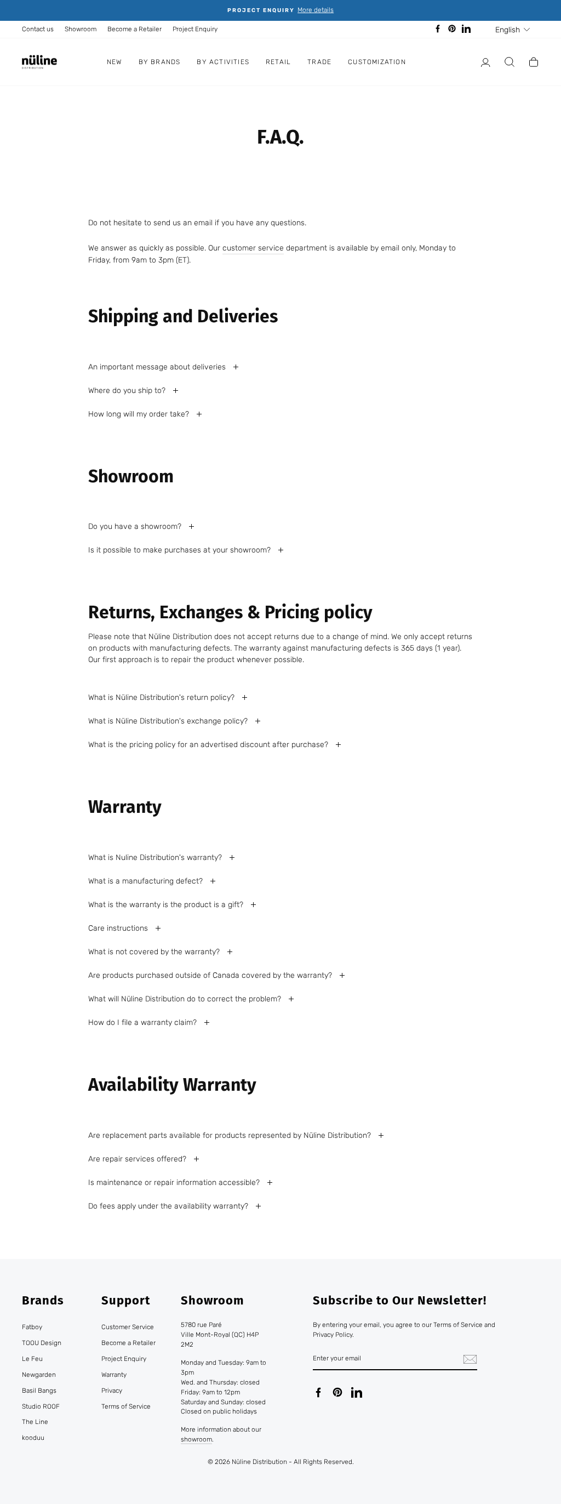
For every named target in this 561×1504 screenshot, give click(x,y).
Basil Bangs (39, 1390)
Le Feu (32, 1359)
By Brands (160, 62)
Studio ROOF (41, 1406)
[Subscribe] (470, 1359)
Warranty (114, 1374)
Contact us (38, 29)
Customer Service (127, 1327)
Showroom (80, 29)
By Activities (223, 62)
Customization (377, 62)
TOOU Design (41, 1343)
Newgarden (39, 1374)
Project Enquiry (195, 29)
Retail (278, 62)
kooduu (33, 1438)
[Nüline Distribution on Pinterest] (337, 1392)
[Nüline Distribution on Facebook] (318, 1392)
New (114, 62)
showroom (196, 1439)
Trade (319, 62)
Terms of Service (126, 1406)
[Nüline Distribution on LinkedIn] (356, 1392)
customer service (253, 248)
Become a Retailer (134, 29)
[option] (280, 10)
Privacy (111, 1390)
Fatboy (32, 1327)
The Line (35, 1422)
